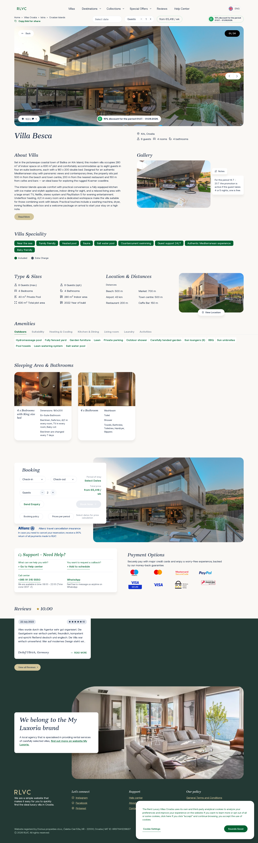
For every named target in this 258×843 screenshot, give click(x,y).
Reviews (162, 8)
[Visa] (163, 584)
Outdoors (20, 331)
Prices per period (61, 516)
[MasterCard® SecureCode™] (186, 572)
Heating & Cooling (60, 331)
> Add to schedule (78, 566)
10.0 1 (31, 119)
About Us (134, 802)
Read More (24, 216)
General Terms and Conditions (204, 797)
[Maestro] (139, 572)
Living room (111, 331)
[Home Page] (22, 792)
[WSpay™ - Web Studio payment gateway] (186, 584)
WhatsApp (73, 579)
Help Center (182, 8)
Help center (136, 797)
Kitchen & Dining (88, 331)
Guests (131, 19)
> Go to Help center (30, 566)
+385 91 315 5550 (29, 579)
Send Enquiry (32, 504)
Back (28, 33)
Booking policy (31, 516)
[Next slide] (237, 76)
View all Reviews (27, 667)
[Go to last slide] (229, 76)
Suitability (38, 331)
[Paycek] (210, 584)
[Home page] (21, 8)
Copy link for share (29, 21)
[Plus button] (53, 492)
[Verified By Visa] (139, 584)
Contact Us (135, 808)
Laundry (129, 331)
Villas (71, 8)
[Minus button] (42, 492)
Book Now (86, 504)
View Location (213, 312)
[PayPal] (210, 572)
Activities (146, 331)
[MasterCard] (163, 572)
